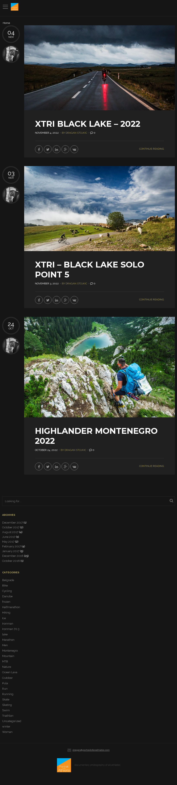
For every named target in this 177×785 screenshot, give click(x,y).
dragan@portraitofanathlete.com (91, 750)
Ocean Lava (9, 672)
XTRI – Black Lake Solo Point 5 (89, 270)
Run (5, 688)
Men (5, 645)
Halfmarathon (11, 607)
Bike (5, 585)
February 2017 (11, 546)
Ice (4, 618)
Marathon (8, 639)
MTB (5, 661)
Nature (6, 666)
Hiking (6, 612)
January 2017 (10, 551)
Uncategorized (11, 721)
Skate (5, 699)
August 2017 (10, 532)
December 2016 (12, 556)
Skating (7, 704)
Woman (7, 732)
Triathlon (7, 715)
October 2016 (11, 560)
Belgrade (8, 580)
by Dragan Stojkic (74, 132)
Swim (6, 710)
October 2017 (10, 527)
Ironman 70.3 (10, 629)
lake (5, 634)
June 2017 (8, 536)
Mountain (8, 656)
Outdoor (7, 677)
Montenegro (10, 650)
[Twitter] (48, 149)
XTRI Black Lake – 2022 (87, 124)
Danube (7, 596)
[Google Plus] (65, 149)
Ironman (7, 623)
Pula (5, 683)
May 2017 (8, 541)
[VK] (74, 149)
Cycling (7, 591)
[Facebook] (39, 149)
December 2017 (12, 522)
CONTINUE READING (151, 148)
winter (6, 726)
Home (6, 23)
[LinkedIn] (56, 149)
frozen (6, 601)
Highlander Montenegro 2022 (96, 436)
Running (7, 694)
